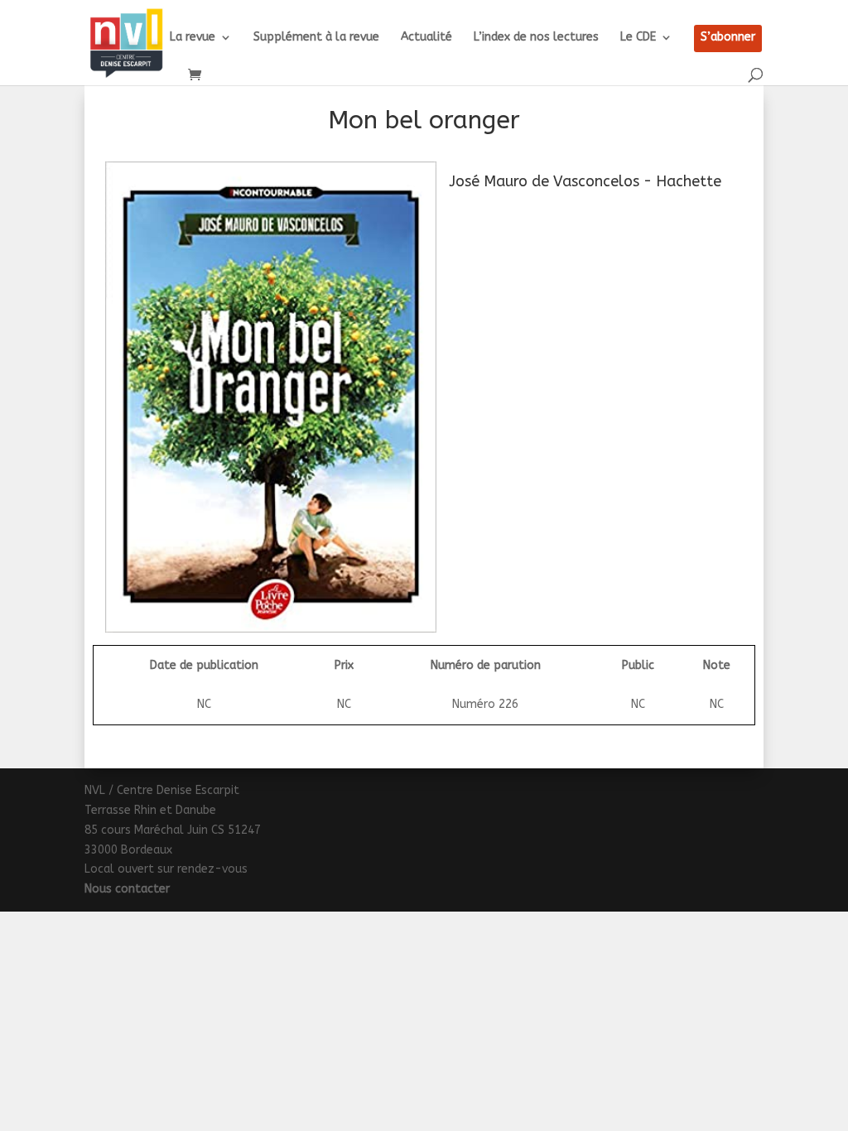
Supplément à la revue (316, 37)
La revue (192, 37)
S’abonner (728, 37)
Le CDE (638, 37)
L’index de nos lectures (536, 37)
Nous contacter (127, 889)
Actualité (426, 37)
